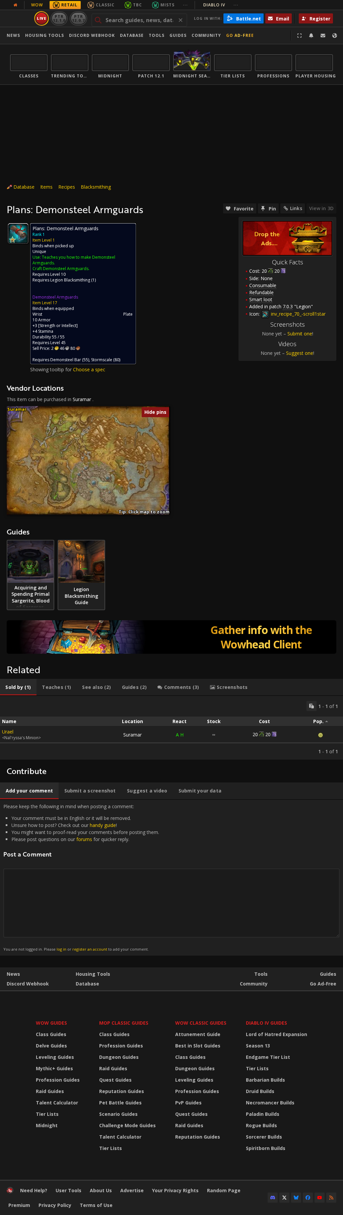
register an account (89, 949)
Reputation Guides (121, 1091)
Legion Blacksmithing (70, 280)
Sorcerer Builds (264, 1137)
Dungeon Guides (119, 1057)
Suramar (82, 399)
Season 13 (258, 1045)
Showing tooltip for (51, 369)
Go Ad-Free (240, 35)
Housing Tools (93, 974)
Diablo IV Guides (266, 1023)
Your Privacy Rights (175, 1190)
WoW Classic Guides (200, 1023)
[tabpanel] (171, 728)
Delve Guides (51, 1045)
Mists (167, 5)
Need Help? (33, 1190)
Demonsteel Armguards (55, 297)
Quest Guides (115, 1080)
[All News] (15, 5)
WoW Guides (51, 1023)
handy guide (103, 825)
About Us (101, 1190)
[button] (56, 464)
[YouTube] (320, 1198)
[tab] (18, 687)
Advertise (132, 1190)
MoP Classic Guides (123, 1023)
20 (264, 271)
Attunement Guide (197, 1034)
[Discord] (273, 1198)
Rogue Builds (261, 1125)
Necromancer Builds (270, 1102)
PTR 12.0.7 (78, 18)
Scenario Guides (118, 1114)
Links (296, 208)
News (13, 35)
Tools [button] (156, 35)
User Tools (68, 1190)
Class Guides (51, 1034)
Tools (261, 974)
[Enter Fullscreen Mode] (299, 35)
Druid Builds (260, 1091)
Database (132, 35)
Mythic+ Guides (54, 1068)
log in (61, 949)
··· (185, 5)
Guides (178, 35)
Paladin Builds (262, 1114)
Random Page (224, 1190)
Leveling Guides (55, 1057)
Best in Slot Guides (197, 1045)
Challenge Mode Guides (127, 1125)
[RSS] (331, 1198)
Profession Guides (58, 1080)
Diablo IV (221, 5)
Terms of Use (96, 1205)
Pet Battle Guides (120, 1102)
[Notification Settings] (311, 35)
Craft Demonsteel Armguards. (60, 268)
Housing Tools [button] (44, 35)
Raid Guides (50, 1091)
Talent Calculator (57, 1102)
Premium (19, 1205)
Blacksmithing (96, 187)
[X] (284, 1198)
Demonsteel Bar (65, 360)
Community (206, 35)
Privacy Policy (55, 1205)
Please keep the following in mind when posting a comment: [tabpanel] (81, 877)
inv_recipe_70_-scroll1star (298, 314)
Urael (7, 731)
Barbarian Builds (265, 1080)
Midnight (47, 1125)
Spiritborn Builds (265, 1148)
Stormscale (101, 360)
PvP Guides (188, 1102)
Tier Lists (47, 1114)
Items (46, 187)
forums (84, 839)
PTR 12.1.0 (59, 18)
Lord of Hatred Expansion (276, 1034)
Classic (105, 5)
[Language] (335, 35)
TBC (137, 5)
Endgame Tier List (268, 1057)
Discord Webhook (92, 35)
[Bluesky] (296, 1198)
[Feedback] (323, 35)
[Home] (10, 1192)
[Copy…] (311, 706)
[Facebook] (308, 1198)
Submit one (299, 333)
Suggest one (299, 353)
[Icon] (18, 233)
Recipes (66, 187)
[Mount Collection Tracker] (171, 637)
